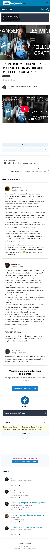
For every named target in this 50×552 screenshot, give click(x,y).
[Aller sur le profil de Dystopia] (7, 188)
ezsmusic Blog (10, 16)
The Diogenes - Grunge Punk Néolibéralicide (26, 527)
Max (13, 517)
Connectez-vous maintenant (25, 388)
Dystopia (14, 187)
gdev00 (14, 264)
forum (38, 429)
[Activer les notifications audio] (45, 422)
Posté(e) (19, 190)
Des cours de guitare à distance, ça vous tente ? (27, 515)
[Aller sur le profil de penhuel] (7, 351)
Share (25, 144)
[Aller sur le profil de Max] (7, 516)
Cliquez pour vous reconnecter (25, 461)
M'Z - (11, 478)
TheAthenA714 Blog (17, 519)
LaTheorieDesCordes (20, 480)
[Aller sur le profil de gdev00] (7, 265)
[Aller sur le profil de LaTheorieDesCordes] (7, 479)
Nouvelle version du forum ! (14, 413)
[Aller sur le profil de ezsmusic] (4, 87)
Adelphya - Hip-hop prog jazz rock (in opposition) (28, 503)
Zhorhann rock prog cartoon (20, 483)
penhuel (14, 350)
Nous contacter (25, 544)
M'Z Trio (13, 490)
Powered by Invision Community (25, 548)
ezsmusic (15, 20)
